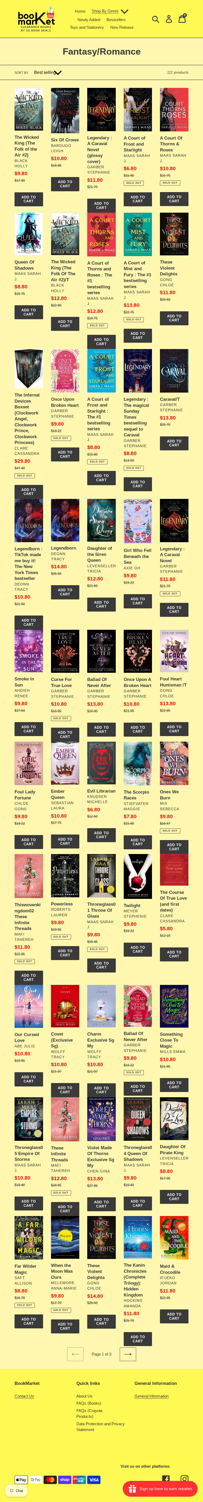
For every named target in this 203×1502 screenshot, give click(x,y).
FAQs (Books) (88, 1403)
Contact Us (24, 1396)
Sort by (21, 73)
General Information (152, 1396)
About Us (84, 1396)
